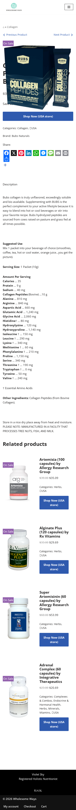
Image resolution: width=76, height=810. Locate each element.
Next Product (62, 34)
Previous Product (16, 34)
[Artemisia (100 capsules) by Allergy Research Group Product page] (18, 483)
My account (11, 806)
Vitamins (44, 712)
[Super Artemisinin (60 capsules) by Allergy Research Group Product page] (18, 618)
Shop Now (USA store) (38, 116)
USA (33, 128)
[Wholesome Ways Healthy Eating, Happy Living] (14, 7)
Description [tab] (10, 184)
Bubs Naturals (21, 136)
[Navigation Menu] (69, 7)
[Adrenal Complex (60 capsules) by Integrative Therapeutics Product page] (18, 697)
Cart (44, 806)
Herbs (57, 487)
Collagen (12, 27)
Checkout (30, 806)
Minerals (53, 708)
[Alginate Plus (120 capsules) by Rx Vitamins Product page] (18, 550)
